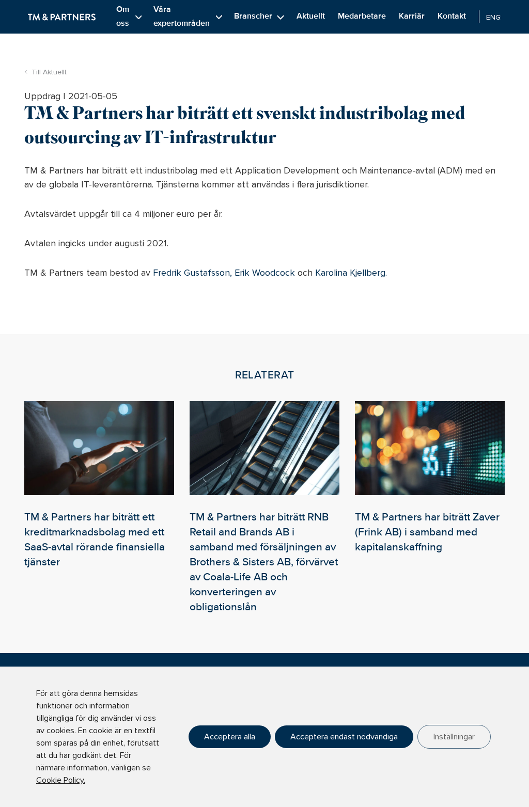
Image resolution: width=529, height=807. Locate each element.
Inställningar (454, 737)
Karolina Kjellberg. (351, 272)
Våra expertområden (181, 16)
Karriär (412, 16)
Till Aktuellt (49, 72)
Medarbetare (362, 16)
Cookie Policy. (60, 780)
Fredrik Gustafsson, (192, 272)
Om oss (122, 16)
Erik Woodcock (265, 272)
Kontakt (452, 16)
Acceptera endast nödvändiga (344, 737)
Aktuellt (311, 16)
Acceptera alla (229, 737)
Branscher (253, 16)
